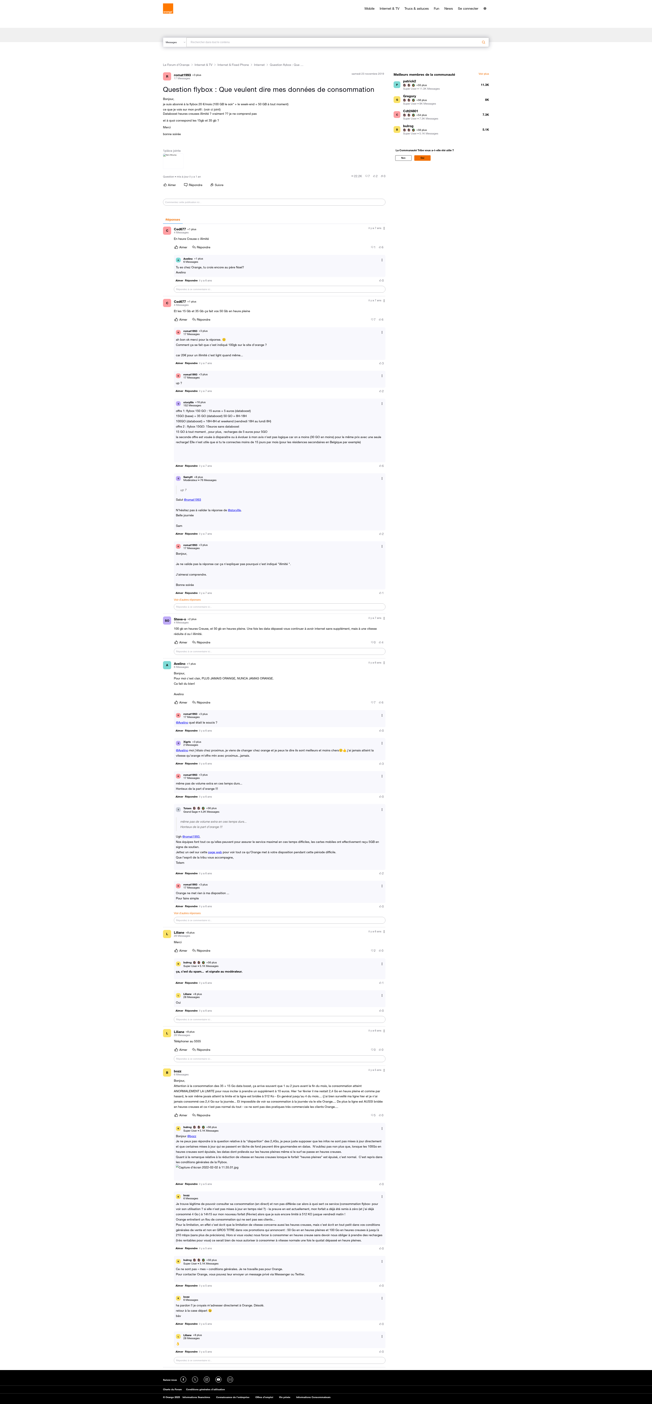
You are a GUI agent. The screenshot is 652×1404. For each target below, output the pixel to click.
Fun (436, 8)
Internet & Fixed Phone (233, 64)
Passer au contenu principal (18, 2)
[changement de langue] (485, 8)
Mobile (370, 8)
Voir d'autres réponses (187, 599)
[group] (356, 176)
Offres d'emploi (264, 1397)
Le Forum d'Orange (176, 64)
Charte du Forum (172, 1389)
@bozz (191, 1136)
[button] (179, 280)
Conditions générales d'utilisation (205, 1389)
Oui (422, 158)
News (448, 8)
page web (215, 852)
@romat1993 (192, 499)
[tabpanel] (274, 796)
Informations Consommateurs (313, 1397)
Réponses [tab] (173, 219)
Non (403, 158)
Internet (259, 64)
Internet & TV (389, 8)
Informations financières (196, 1397)
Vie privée (284, 1397)
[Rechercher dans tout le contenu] (483, 42)
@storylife (234, 510)
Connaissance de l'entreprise (232, 1397)
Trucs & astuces (416, 8)
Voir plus (484, 73)
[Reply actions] (382, 260)
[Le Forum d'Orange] (168, 8)
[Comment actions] (384, 228)
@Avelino (182, 722)
